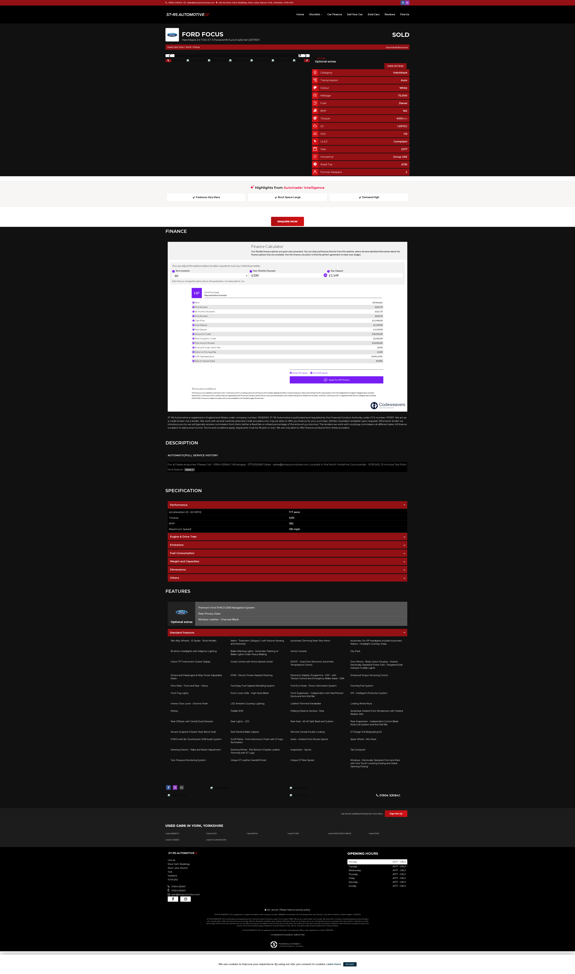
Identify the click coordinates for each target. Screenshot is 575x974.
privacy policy (303, 909)
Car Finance (334, 14)
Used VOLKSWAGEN (216, 839)
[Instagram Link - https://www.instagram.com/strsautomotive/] (407, 2)
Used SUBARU (172, 839)
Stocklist (314, 14)
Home (300, 14)
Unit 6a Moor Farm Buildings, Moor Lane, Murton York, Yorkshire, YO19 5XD (255, 2)
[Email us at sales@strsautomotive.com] (181, 787)
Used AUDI (211, 833)
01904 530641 (175, 2)
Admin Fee (299, 934)
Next (307, 61)
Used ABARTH (172, 833)
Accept (350, 964)
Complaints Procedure (281, 934)
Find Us (404, 14)
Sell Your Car (355, 14)
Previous (168, 61)
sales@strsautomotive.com (200, 2)
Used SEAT (374, 833)
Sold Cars (374, 14)
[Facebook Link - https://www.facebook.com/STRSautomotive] (403, 2)
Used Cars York (175, 47)
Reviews (390, 14)
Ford (188, 47)
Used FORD (293, 833)
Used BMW (252, 833)
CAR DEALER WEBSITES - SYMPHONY (291, 946)
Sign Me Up (396, 813)
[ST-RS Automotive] (187, 15)
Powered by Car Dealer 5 (289, 944)
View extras (395, 66)
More (189, 470)
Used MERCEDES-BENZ (339, 833)
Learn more (333, 964)
